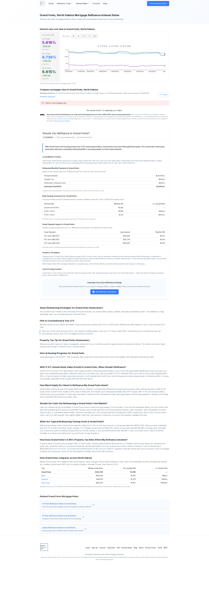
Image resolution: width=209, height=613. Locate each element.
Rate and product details (62, 121)
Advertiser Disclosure (47, 96)
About (141, 548)
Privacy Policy (150, 548)
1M (78, 36)
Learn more (45, 49)
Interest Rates (126, 548)
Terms (160, 548)
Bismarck (45, 479)
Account (96, 3)
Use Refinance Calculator (106, 292)
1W (73, 36)
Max (95, 36)
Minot (44, 475)
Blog (105, 3)
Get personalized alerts (158, 3)
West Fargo (46, 483)
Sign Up (95, 548)
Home (51, 3)
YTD (84, 36)
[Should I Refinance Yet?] (42, 3)
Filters (165, 94)
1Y (89, 36)
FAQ (118, 548)
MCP (165, 548)
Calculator (111, 548)
